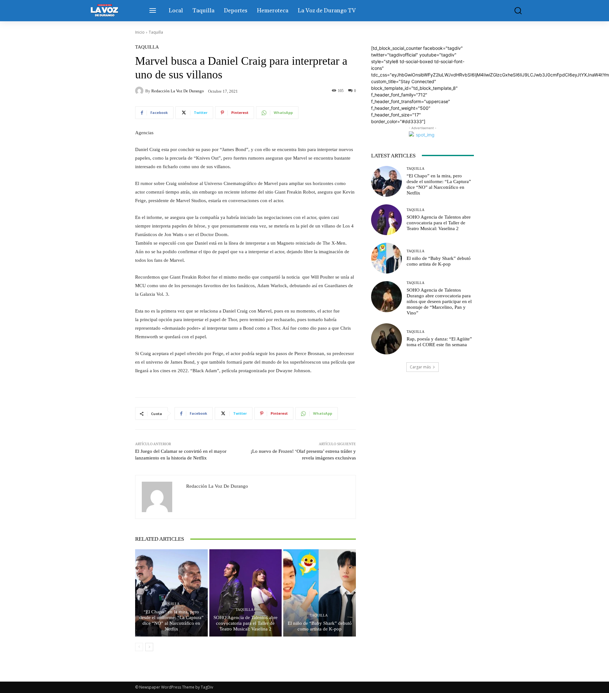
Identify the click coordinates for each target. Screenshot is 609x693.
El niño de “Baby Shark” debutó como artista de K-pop (320, 626)
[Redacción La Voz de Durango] (140, 91)
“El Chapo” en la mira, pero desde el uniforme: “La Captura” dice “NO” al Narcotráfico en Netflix (171, 620)
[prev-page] (139, 647)
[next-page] (149, 647)
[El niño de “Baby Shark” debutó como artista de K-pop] (319, 592)
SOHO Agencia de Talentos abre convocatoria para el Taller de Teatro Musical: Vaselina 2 (245, 623)
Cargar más (420, 367)
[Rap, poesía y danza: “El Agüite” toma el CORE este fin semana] (386, 338)
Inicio (140, 32)
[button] (513, 10)
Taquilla (156, 32)
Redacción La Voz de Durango (177, 91)
